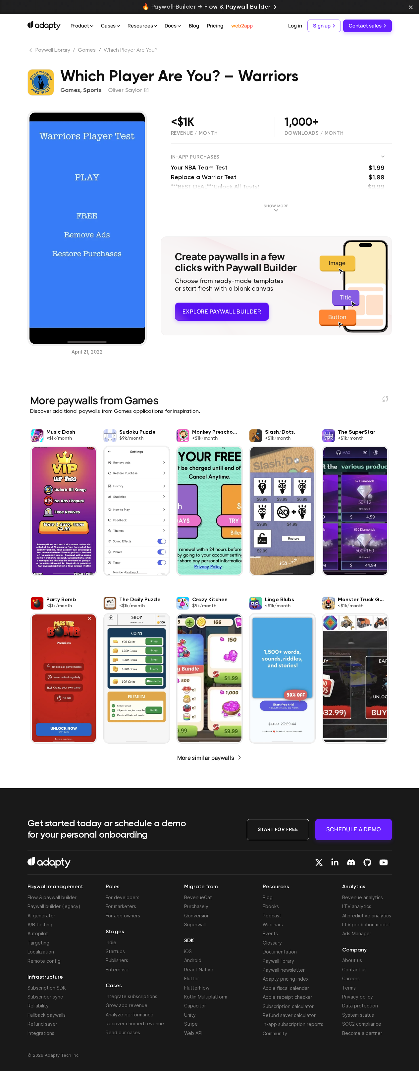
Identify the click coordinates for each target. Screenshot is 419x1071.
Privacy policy (357, 996)
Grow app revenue (126, 1005)
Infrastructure (45, 977)
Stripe (191, 1024)
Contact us (354, 969)
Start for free (278, 829)
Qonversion (197, 915)
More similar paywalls (205, 757)
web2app (242, 25)
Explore (222, 311)
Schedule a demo (353, 829)
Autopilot (37, 933)
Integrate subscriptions (131, 996)
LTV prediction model (366, 924)
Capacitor (195, 1005)
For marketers (121, 906)
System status (358, 1015)
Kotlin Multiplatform (205, 996)
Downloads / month (314, 133)
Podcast (272, 915)
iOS (188, 951)
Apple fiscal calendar (286, 988)
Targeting (38, 943)
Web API (193, 1033)
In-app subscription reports (293, 1024)
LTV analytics (356, 906)
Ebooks (271, 906)
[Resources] (155, 26)
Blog (194, 25)
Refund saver (42, 1024)
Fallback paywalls (46, 1015)
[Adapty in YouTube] (383, 862)
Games (87, 50)
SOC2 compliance (361, 1024)
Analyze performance (129, 1014)
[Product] (92, 26)
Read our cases (123, 1032)
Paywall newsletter (284, 970)
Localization (40, 951)
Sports (92, 90)
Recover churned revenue (135, 1023)
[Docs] (179, 26)
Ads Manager (356, 933)
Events (270, 933)
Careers (351, 978)
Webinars (273, 924)
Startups (115, 951)
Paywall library (278, 961)
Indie (111, 942)
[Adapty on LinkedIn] (335, 862)
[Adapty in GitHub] (367, 862)
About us (352, 960)
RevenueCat (198, 897)
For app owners (123, 915)
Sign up (321, 25)
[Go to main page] (44, 25)
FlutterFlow (196, 988)
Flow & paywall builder (52, 897)
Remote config (44, 961)
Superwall (195, 924)
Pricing (215, 25)
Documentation (280, 951)
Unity (190, 1015)
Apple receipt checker (287, 997)
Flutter (191, 978)
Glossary (272, 943)
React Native (198, 969)
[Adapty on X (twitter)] (319, 862)
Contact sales (365, 25)
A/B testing (39, 924)
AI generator (41, 915)
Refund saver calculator (289, 1015)
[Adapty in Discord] (351, 862)
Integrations (40, 1033)
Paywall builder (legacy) (53, 906)
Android (192, 960)
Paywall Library (52, 50)
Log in (295, 25)
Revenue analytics (362, 897)
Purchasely (196, 906)
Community (275, 1033)
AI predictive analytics (366, 915)
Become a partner (362, 1033)
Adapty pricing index (286, 979)
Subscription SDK (46, 988)
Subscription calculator (288, 1006)
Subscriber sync (45, 996)
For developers (122, 897)
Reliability (38, 1005)
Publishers (117, 960)
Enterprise (117, 969)
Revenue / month (194, 133)
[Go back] (31, 51)
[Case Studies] (118, 26)
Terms (349, 988)
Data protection (360, 1005)
